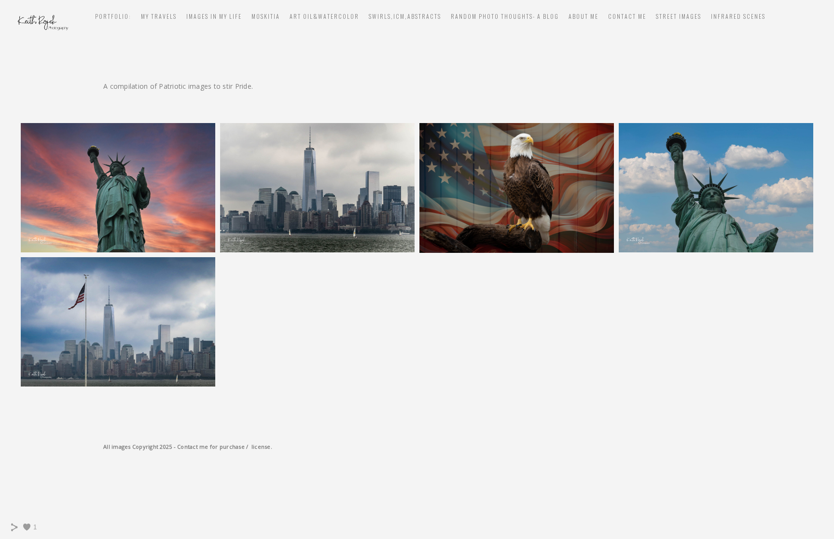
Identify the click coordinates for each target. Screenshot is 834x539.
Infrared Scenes (738, 16)
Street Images (678, 16)
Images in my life (214, 16)
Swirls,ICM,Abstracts (405, 16)
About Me (583, 16)
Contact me (627, 16)
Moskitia (265, 16)
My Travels (159, 16)
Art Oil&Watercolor (324, 16)
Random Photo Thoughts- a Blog (505, 16)
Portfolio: (113, 16)
